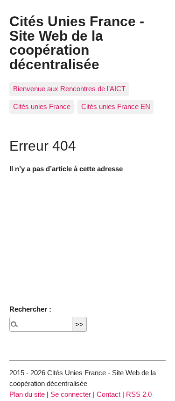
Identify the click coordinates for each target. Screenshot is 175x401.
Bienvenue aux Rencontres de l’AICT (69, 89)
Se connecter (70, 394)
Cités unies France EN (115, 106)
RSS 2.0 (139, 394)
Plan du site (27, 394)
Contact (108, 394)
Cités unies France (41, 106)
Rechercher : (30, 309)
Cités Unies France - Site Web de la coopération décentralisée (76, 42)
